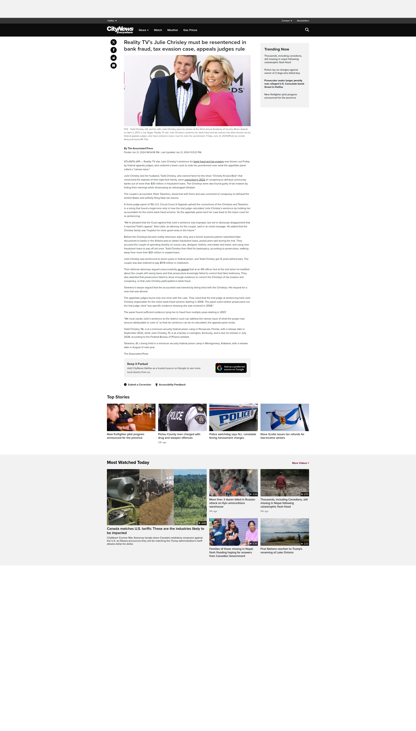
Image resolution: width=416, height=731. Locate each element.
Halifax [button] (111, 20)
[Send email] (113, 66)
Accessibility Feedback (172, 384)
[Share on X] (113, 42)
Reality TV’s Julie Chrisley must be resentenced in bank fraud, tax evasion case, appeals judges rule (185, 45)
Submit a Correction (139, 384)
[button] (286, 21)
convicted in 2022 (194, 179)
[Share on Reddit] (113, 58)
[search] (307, 30)
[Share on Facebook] (113, 50)
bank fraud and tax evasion (209, 161)
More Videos (299, 463)
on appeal (183, 269)
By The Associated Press (138, 148)
